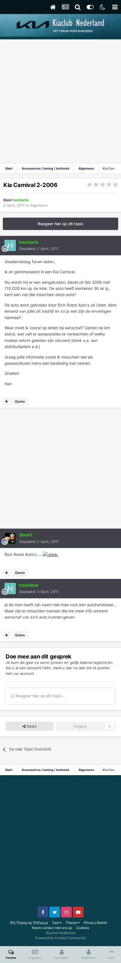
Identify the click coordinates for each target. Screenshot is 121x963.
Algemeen (39, 205)
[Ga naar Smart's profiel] (10, 538)
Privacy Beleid (95, 923)
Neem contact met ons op (52, 928)
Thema (72, 923)
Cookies (82, 928)
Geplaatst (39, 248)
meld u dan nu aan (69, 668)
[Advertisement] (60, 99)
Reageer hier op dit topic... (40, 695)
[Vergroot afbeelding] (51, 554)
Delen (31, 726)
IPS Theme (18, 923)
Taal (56, 923)
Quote (20, 401)
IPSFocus (40, 923)
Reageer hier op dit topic (60, 223)
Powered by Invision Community (60, 938)
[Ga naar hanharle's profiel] (10, 245)
